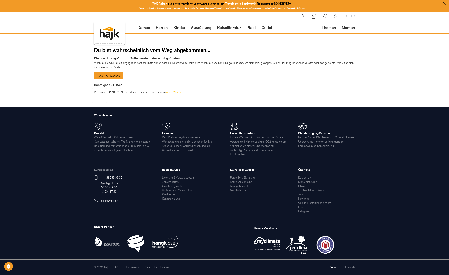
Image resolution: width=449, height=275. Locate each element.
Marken (348, 27)
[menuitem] (178, 177)
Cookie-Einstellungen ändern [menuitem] (314, 202)
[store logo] (109, 33)
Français (350, 267)
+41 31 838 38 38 (111, 177)
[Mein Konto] (313, 16)
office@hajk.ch (109, 200)
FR (352, 16)
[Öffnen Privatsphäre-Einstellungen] (8, 266)
